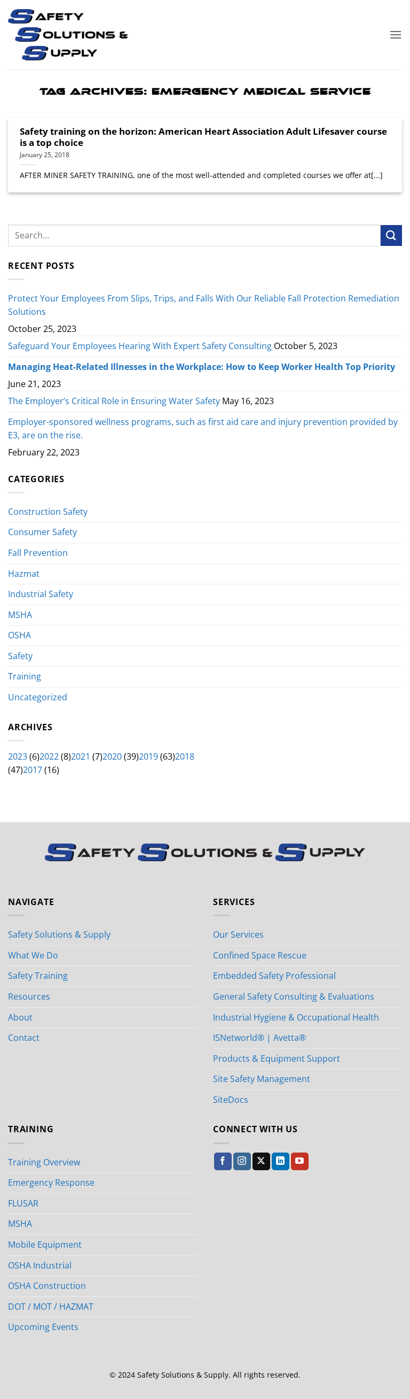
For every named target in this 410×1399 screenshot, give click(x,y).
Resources (29, 996)
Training (24, 676)
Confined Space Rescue (259, 955)
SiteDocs (230, 1100)
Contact (24, 1038)
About (20, 1017)
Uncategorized (37, 697)
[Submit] (391, 235)
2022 (49, 756)
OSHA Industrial (40, 1265)
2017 (32, 770)
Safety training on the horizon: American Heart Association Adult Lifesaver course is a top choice (203, 137)
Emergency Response (51, 1182)
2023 (17, 756)
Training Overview (44, 1162)
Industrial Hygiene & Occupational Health (296, 1017)
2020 (112, 756)
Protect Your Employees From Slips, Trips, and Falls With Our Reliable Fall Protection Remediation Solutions (203, 305)
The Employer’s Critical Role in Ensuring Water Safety (114, 401)
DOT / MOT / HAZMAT (50, 1306)
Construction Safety (48, 511)
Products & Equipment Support (276, 1058)
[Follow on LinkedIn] (280, 1162)
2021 (80, 756)
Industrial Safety (40, 594)
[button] (395, 34)
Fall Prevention (38, 553)
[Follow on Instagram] (242, 1162)
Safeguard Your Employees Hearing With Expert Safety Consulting (140, 346)
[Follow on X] (261, 1162)
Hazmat (24, 573)
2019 (148, 756)
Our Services (238, 934)
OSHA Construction (47, 1286)
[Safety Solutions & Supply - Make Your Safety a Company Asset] (68, 35)
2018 (184, 756)
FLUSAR (23, 1203)
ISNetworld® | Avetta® (259, 1038)
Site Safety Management (261, 1079)
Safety (20, 656)
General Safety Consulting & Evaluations (293, 996)
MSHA (20, 615)
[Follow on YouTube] (300, 1162)
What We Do (33, 955)
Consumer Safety (42, 532)
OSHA (19, 635)
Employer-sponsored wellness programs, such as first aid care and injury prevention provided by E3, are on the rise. (203, 429)
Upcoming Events (43, 1327)
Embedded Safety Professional (274, 975)
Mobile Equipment (45, 1244)
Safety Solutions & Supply (59, 934)
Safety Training (38, 975)
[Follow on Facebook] (223, 1162)
